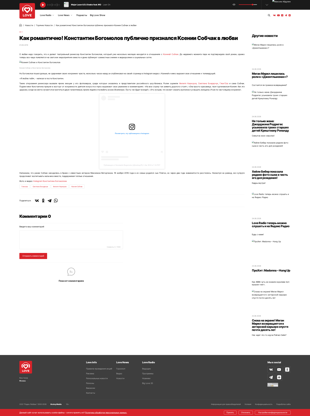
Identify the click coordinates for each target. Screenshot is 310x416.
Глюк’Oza (224, 83)
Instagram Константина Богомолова (50, 181)
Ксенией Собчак (170, 54)
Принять (230, 413)
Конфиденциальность (263, 404)
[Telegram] (49, 200)
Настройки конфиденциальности (272, 413)
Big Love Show (97, 15)
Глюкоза (24, 186)
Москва (22, 381)
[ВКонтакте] (37, 200)
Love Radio (45, 15)
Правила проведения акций (99, 368)
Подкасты (81, 15)
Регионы (90, 383)
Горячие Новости (44, 25)
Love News (64, 15)
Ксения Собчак (76, 186)
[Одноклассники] (43, 200)
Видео (119, 373)
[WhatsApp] (56, 200)
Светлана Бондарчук (208, 83)
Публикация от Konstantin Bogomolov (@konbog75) (123, 165)
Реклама (90, 373)
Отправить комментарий (33, 256)
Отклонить (245, 413)
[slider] (252, 4)
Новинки (146, 378)
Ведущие (146, 368)
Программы (147, 373)
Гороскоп (120, 368)
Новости (29, 25)
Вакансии (90, 388)
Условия (248, 404)
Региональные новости (97, 378)
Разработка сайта (283, 404)
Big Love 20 (147, 383)
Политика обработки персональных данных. (106, 412)
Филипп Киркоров (188, 83)
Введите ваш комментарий (31, 226)
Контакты (90, 393)
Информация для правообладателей (226, 404)
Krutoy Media (56, 404)
